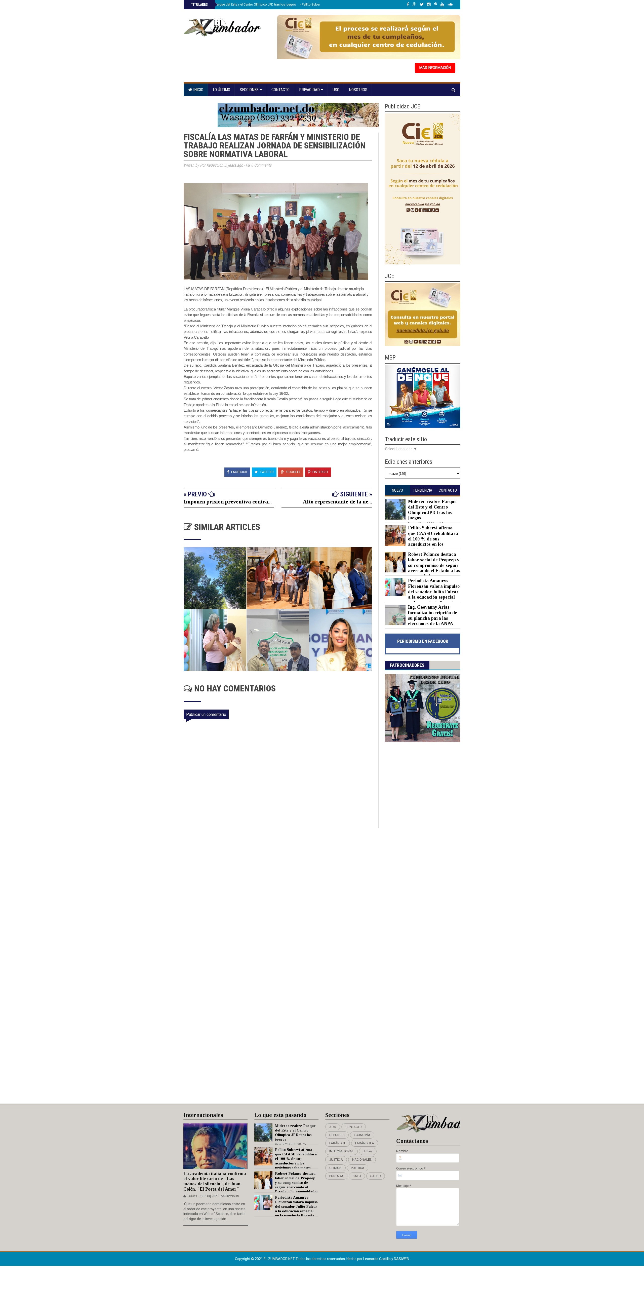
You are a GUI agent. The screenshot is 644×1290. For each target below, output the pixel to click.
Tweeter (266, 472)
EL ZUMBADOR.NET (280, 1259)
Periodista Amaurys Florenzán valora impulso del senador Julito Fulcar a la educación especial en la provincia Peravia (434, 591)
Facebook (238, 472)
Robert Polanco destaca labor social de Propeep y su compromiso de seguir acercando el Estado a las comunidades (434, 565)
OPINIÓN (335, 1168)
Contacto (280, 89)
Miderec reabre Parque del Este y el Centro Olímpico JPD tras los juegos (243, 4)
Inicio (197, 89)
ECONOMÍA (362, 1135)
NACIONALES (362, 1159)
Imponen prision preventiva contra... (228, 501)
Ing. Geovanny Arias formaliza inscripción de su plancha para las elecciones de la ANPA (432, 615)
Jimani (368, 1151)
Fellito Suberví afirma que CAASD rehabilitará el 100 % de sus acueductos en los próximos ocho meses (433, 538)
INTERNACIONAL (341, 1151)
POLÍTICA (357, 1168)
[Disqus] (281, 895)
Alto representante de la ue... (337, 501)
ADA (332, 1127)
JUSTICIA (336, 1159)
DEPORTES (337, 1135)
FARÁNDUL (337, 1143)
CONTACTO (353, 1127)
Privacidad (310, 89)
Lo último (221, 89)
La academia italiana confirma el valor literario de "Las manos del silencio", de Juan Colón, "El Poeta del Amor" (214, 1181)
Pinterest (320, 472)
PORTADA (336, 1176)
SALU (357, 1176)
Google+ (293, 472)
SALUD (375, 1176)
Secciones (250, 89)
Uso (336, 89)
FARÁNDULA (364, 1143)
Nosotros (358, 89)
